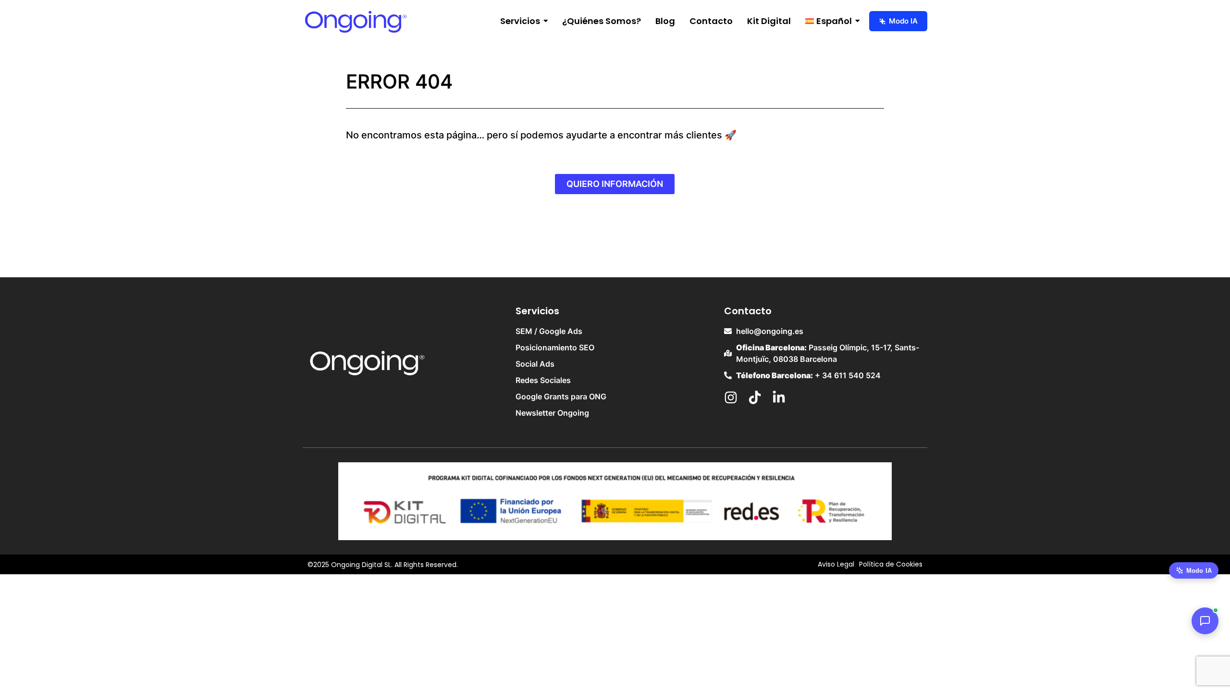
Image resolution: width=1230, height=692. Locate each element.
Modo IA (903, 20)
